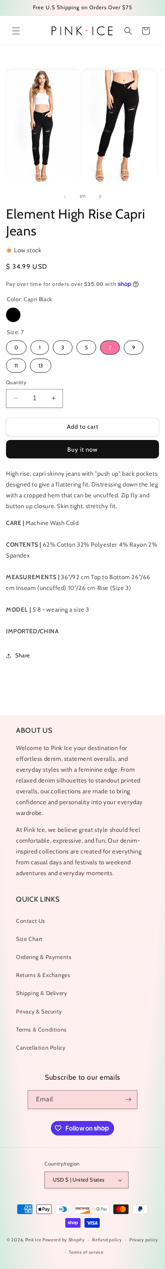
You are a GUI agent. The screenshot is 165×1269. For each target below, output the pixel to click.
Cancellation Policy (40, 1047)
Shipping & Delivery (41, 993)
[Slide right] (100, 196)
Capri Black (13, 315)
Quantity (16, 382)
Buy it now (82, 449)
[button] (16, 31)
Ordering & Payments (43, 957)
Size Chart (29, 939)
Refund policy (107, 1240)
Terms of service (86, 1252)
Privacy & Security (39, 1011)
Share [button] (22, 655)
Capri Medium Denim (50, 315)
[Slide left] (65, 196)
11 (16, 365)
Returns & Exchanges (43, 975)
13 (40, 365)
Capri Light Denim (31, 315)
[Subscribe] (128, 1099)
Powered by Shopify (63, 1240)
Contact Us (30, 920)
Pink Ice (33, 1240)
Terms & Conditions (41, 1029)
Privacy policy (143, 1240)
